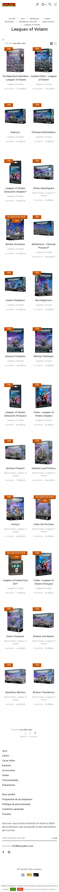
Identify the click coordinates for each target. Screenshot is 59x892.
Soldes (5, 775)
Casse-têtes (8, 760)
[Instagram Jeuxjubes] (9, 852)
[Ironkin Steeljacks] (15, 285)
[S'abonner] (53, 838)
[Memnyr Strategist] (44, 341)
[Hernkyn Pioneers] (15, 453)
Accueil (12, 19)
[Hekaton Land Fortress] (44, 453)
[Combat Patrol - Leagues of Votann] (44, 61)
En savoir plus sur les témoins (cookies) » (40, 889)
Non (20, 889)
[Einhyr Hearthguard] (44, 173)
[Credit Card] (23, 875)
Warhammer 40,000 (28, 22)
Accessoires (8, 770)
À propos (6, 814)
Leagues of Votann (32, 25)
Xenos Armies (48, 22)
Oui (13, 889)
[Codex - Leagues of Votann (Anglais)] (44, 397)
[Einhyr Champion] (15, 621)
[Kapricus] (15, 117)
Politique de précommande (16, 804)
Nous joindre (8, 794)
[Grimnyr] (15, 509)
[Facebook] (3, 852)
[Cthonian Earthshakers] (44, 117)
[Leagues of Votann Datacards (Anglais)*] (15, 173)
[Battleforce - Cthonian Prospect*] (44, 229)
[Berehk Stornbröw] (15, 229)
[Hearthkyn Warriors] (15, 677)
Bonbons (6, 765)
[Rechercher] (50, 5)
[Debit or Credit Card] (36, 875)
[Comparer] (37, 5)
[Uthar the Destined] (44, 509)
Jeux (22, 19)
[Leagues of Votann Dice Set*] (15, 565)
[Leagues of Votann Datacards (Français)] (15, 397)
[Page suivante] (35, 733)
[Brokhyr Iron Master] (44, 621)
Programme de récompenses (17, 799)
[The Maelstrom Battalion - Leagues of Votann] (15, 61)
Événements (8, 785)
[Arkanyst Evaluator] (15, 341)
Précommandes (10, 780)
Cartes (5, 755)
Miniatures (34, 19)
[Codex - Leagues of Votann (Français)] (44, 565)
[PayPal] (30, 875)
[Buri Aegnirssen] (44, 285)
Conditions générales (13, 809)
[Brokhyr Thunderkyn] (44, 677)
